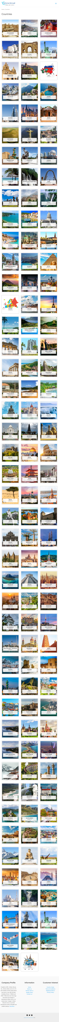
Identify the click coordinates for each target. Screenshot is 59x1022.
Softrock (34, 1017)
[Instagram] (31, 1015)
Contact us (29, 994)
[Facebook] (27, 1015)
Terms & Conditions (50, 989)
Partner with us (29, 990)
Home (3, 9)
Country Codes (50, 987)
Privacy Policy (50, 992)
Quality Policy (29, 992)
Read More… (12, 1006)
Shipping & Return (50, 990)
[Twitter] (29, 1015)
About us (29, 989)
